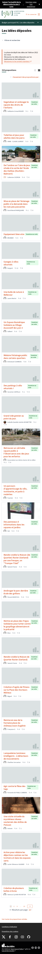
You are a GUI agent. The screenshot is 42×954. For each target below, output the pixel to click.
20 (30, 910)
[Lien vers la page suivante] (30, 906)
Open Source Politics (18, 949)
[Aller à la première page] (16, 14)
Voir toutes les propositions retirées (14, 919)
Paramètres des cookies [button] (10, 931)
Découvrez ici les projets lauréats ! (18, 61)
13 (24, 906)
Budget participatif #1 (10, 22)
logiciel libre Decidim (9, 951)
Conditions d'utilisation (9, 927)
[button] (35, 70)
